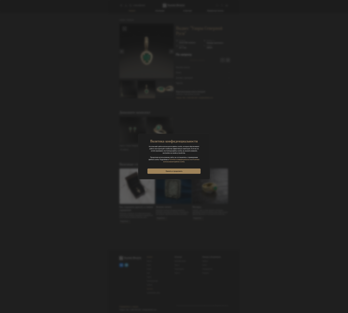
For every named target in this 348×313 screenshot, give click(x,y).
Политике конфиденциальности (180, 159)
